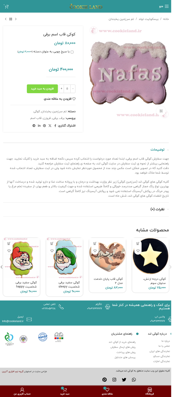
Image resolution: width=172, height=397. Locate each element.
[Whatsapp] (133, 379)
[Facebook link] (55, 126)
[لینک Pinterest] (44, 126)
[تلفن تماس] (60, 306)
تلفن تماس (50, 304)
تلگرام (99, 304)
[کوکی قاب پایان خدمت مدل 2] (107, 256)
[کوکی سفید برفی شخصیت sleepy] (64, 258)
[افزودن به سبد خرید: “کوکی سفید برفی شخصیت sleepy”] (52, 243)
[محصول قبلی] (15, 19)
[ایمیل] (28, 319)
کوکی (36, 111)
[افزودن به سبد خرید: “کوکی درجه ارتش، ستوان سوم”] (138, 243)
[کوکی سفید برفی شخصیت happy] (21, 258)
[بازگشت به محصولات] (10, 19)
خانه (166, 19)
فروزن (47, 118)
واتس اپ (160, 316)
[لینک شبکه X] (50, 126)
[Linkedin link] (39, 126)
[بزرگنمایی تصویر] (161, 111)
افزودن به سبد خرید (42, 89)
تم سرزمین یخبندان (121, 19)
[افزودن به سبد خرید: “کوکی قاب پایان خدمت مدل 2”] (95, 243)
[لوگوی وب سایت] (86, 6)
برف (62, 118)
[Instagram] (114, 379)
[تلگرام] (106, 306)
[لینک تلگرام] (34, 126)
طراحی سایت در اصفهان (35, 371)
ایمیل (20, 316)
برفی (55, 118)
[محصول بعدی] (5, 19)
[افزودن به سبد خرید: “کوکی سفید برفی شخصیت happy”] (9, 243)
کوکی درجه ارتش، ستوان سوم (154, 281)
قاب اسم (36, 118)
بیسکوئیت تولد (149, 19)
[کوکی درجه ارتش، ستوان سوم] (150, 256)
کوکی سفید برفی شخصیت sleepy (69, 285)
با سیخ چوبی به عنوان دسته (43, 52)
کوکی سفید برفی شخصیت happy (26, 285)
